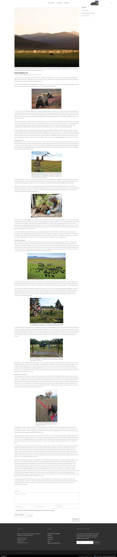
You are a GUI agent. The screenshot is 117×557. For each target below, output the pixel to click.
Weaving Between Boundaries (88, 13)
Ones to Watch (85, 10)
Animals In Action (85, 15)
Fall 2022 (18, 74)
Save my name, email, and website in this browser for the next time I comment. (35, 510)
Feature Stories (24, 74)
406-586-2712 (20, 541)
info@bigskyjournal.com (22, 542)
